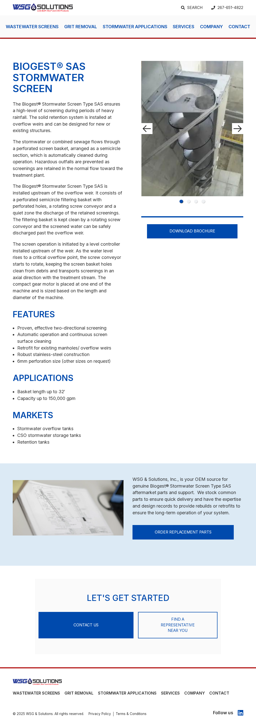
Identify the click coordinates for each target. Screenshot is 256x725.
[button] (181, 201)
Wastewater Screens (32, 26)
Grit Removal (80, 26)
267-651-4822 (230, 7)
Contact (239, 26)
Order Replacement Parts (183, 532)
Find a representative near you (178, 625)
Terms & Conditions (131, 714)
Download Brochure (192, 231)
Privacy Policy (99, 714)
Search (194, 7)
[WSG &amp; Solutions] (43, 7)
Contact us (86, 625)
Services (183, 26)
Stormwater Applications (135, 26)
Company (211, 26)
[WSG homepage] (37, 681)
